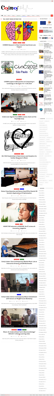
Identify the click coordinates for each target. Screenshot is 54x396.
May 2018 (41, 372)
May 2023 (41, 267)
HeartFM (41, 149)
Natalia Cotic (46, 63)
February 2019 (42, 361)
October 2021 (42, 305)
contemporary (49, 141)
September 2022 (43, 285)
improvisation (42, 151)
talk (46, 182)
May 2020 (41, 336)
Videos (28, 15)
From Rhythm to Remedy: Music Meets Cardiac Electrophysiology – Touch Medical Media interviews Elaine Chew (48, 74)
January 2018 (42, 377)
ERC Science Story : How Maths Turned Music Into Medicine (48, 66)
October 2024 (42, 235)
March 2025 (42, 226)
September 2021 (43, 307)
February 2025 (42, 228)
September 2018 (43, 368)
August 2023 (42, 260)
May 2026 (41, 195)
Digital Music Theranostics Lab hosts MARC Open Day (48, 51)
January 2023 (42, 276)
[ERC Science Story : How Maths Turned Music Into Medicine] (41, 66)
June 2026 (41, 193)
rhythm (50, 180)
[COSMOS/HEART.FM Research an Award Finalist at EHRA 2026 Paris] (41, 109)
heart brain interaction (43, 147)
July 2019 (41, 354)
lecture (41, 155)
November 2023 (42, 253)
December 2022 (42, 278)
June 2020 (41, 334)
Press (33, 15)
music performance (43, 170)
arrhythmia (41, 123)
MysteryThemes (7, 394)
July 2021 (41, 312)
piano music (42, 178)
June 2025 (41, 219)
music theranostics (43, 172)
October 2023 (42, 255)
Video (23, 42)
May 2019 (41, 359)
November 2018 (42, 363)
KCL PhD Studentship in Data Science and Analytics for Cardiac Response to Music (19, 157)
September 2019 (43, 352)
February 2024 (42, 251)
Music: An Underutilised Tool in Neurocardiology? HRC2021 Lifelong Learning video (19, 333)
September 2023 (43, 258)
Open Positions (17, 153)
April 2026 (41, 197)
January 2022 (42, 298)
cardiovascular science (43, 135)
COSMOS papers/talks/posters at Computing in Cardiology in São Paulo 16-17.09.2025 (19, 82)
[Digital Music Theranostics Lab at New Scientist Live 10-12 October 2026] (41, 44)
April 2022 (41, 294)
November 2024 (42, 233)
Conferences (19, 79)
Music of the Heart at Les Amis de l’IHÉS (48, 103)
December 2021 (42, 300)
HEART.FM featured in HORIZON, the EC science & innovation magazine (19, 227)
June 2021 (41, 314)
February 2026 (42, 202)
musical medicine (48, 155)
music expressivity (42, 168)
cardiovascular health (43, 133)
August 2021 (42, 309)
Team (22, 153)
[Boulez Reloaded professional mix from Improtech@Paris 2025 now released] (41, 95)
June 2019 (41, 357)
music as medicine (43, 166)
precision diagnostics (43, 180)
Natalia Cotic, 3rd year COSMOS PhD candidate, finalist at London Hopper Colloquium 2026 (48, 58)
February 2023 (42, 273)
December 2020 (42, 325)
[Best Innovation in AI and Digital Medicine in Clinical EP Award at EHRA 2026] (41, 82)
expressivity (42, 145)
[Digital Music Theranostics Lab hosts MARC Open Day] (41, 51)
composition (49, 137)
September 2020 (43, 332)
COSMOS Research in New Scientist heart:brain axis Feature (19, 46)
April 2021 (41, 318)
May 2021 (41, 316)
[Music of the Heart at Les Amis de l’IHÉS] (41, 103)
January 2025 (42, 231)
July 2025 (41, 217)
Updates (19, 114)
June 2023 (41, 264)
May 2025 (41, 222)
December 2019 (42, 345)
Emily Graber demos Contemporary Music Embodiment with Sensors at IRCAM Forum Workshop (19, 298)
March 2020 (42, 341)
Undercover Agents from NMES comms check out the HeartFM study (19, 118)
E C (19, 49)
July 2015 (41, 386)
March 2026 (42, 199)
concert (47, 139)
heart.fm (48, 145)
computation (41, 139)
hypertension (48, 149)
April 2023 (41, 269)
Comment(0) (24, 49)
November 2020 (42, 327)
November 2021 (42, 303)
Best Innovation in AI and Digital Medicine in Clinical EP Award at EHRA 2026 (48, 83)
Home (5, 15)
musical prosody (42, 157)
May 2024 (41, 244)
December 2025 (42, 206)
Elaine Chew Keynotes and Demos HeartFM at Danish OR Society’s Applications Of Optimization (19, 192)
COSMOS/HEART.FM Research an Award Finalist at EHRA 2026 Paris (48, 110)
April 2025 (41, 224)
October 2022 (42, 282)
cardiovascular (42, 131)
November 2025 (42, 208)
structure (41, 182)
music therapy (42, 174)
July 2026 (41, 190)
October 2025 (42, 211)
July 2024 (41, 240)
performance (49, 174)
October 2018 (42, 366)
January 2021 (42, 323)
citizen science (42, 137)
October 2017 (42, 381)
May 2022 (41, 291)
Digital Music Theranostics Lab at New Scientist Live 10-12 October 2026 (48, 45)
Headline (19, 42)
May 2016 (41, 384)
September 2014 (43, 388)
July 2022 (41, 289)
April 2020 (41, 339)
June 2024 (41, 242)
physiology (41, 176)
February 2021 (42, 321)
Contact (38, 15)
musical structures (43, 160)
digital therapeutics (42, 143)
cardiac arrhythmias (43, 129)
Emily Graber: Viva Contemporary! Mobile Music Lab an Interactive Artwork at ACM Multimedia (19, 262)
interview (41, 153)
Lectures (21, 189)
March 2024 (42, 249)
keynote (47, 153)
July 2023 (41, 262)
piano (47, 176)
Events (24, 15)
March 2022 (42, 296)
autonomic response (43, 127)
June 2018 (41, 370)
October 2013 (42, 390)
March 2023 (42, 271)
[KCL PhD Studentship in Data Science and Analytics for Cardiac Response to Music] (19, 140)
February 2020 (42, 343)
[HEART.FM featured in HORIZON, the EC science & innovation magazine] (19, 212)
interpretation (49, 151)
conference (42, 141)
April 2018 (41, 375)
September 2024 (43, 237)
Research (18, 15)
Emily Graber (19, 301)
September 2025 (43, 213)
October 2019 (42, 350)
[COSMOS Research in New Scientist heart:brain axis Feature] (19, 30)
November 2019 (42, 348)
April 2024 (41, 246)
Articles (15, 42)
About (9, 15)
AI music (41, 121)
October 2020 (42, 330)
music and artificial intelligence (44, 162)
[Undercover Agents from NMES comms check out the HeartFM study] (19, 102)
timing (40, 184)
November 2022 (42, 280)
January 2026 (42, 204)
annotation (47, 121)
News (13, 15)
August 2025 (42, 215)
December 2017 (42, 379)
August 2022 (42, 287)
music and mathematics (43, 164)
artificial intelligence (43, 125)
